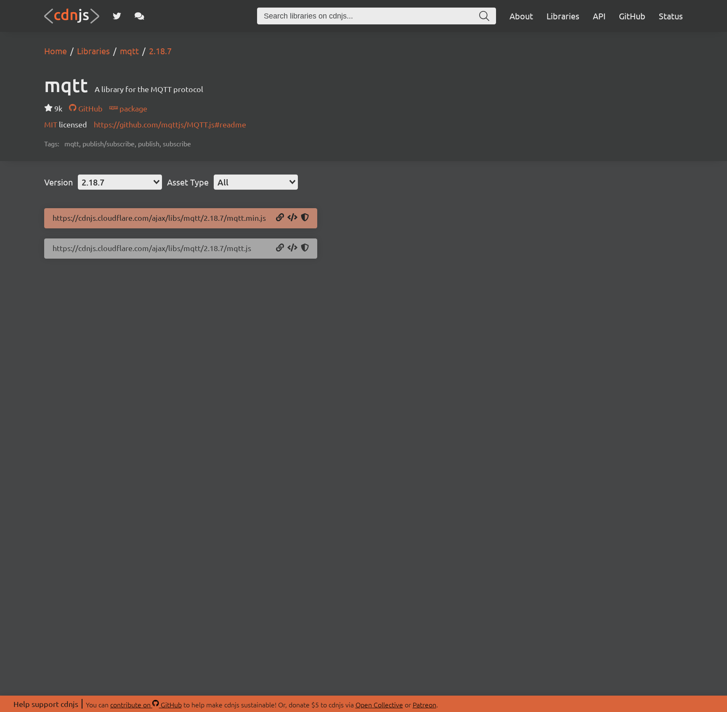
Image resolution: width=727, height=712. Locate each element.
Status (671, 16)
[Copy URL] (280, 217)
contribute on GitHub (146, 704)
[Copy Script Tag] (292, 217)
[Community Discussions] (139, 16)
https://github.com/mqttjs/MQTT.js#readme (170, 124)
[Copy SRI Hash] (305, 217)
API (599, 16)
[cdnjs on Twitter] (117, 16)
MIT (51, 124)
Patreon (424, 704)
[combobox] (120, 182)
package (132, 108)
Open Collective (379, 704)
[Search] (484, 16)
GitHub (632, 16)
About (521, 16)
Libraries (563, 16)
